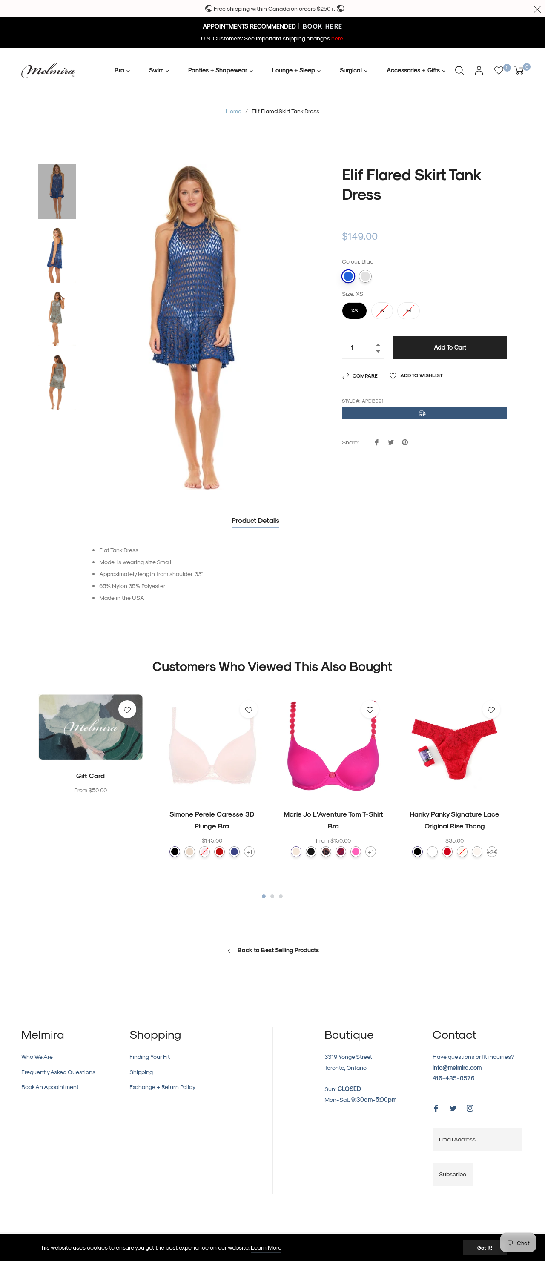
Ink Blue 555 (234, 851)
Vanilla (477, 851)
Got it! (484, 1247)
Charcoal (311, 851)
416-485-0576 (454, 1078)
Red (447, 851)
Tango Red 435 (219, 851)
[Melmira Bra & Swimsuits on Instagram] (470, 1107)
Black (417, 851)
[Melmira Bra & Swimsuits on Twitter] (453, 1107)
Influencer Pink (355, 851)
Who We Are (37, 1056)
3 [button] (281, 896)
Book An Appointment (50, 1086)
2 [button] (272, 896)
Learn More (266, 1247)
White (432, 851)
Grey (365, 276)
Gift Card (90, 775)
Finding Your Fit (149, 1056)
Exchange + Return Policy (162, 1086)
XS (355, 307)
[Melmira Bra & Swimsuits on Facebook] (436, 1107)
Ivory (462, 851)
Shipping (141, 1071)
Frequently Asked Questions (58, 1071)
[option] (90, 762)
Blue (348, 276)
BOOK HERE (322, 26)
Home (233, 111)
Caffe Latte (296, 851)
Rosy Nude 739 (189, 851)
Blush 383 (204, 851)
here (337, 38)
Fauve (326, 851)
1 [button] (264, 896)
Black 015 (174, 851)
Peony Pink (341, 851)
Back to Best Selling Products (277, 950)
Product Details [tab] (255, 520)
